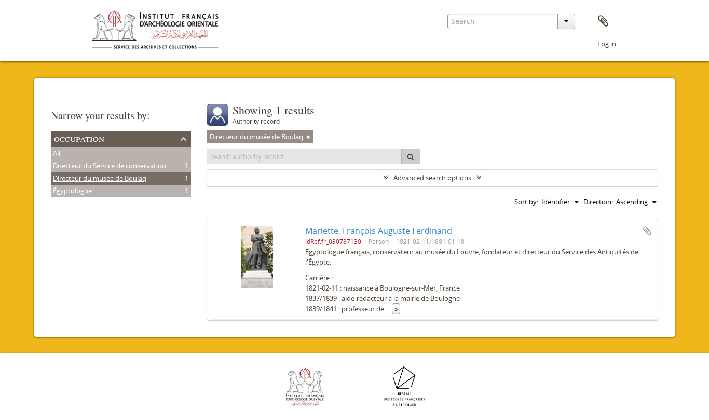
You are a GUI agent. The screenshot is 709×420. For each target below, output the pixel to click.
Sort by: (526, 201)
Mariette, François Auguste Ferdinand (378, 231)
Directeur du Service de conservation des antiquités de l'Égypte (150, 165)
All (56, 153)
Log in (606, 43)
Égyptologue (72, 190)
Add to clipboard (647, 231)
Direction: (598, 201)
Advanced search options (432, 177)
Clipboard (603, 21)
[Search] (410, 156)
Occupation (79, 138)
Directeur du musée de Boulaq (99, 178)
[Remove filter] (308, 137)
